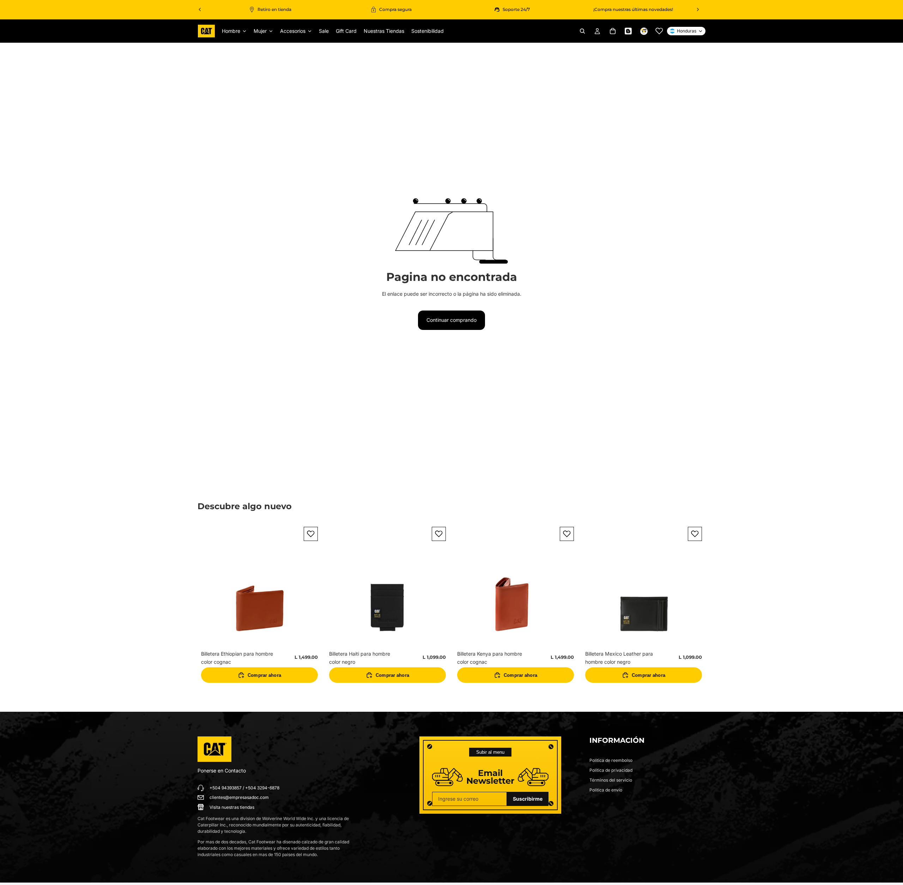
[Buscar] (582, 31)
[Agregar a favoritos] (311, 534)
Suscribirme (528, 799)
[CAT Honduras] (214, 749)
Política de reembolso (610, 760)
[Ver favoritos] (659, 31)
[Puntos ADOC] (644, 31)
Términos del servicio (610, 780)
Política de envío (605, 790)
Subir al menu (490, 752)
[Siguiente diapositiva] (697, 9)
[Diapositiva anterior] (200, 9)
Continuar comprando (451, 320)
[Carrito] (612, 31)
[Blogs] (628, 31)
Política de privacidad (610, 770)
